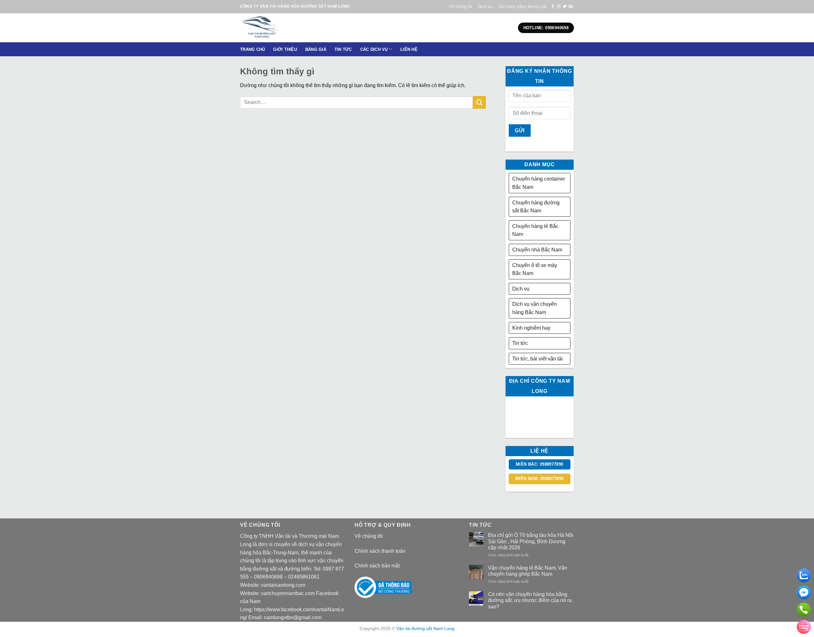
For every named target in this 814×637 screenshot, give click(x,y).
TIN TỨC (343, 49)
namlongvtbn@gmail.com (292, 617)
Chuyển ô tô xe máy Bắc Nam (534, 269)
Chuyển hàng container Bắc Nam (538, 183)
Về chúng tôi (460, 6)
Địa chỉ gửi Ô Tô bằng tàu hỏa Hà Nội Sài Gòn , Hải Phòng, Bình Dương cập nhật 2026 (530, 541)
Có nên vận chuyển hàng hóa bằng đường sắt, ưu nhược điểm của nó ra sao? (530, 600)
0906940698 (268, 576)
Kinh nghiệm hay (531, 328)
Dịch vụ (485, 6)
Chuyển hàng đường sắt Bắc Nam (536, 207)
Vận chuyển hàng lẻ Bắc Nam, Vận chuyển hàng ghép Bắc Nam (527, 571)
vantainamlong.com (283, 585)
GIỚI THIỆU (285, 49)
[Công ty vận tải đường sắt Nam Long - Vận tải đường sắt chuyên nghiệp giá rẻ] (281, 27)
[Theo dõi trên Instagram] (559, 6)
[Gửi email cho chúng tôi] (571, 6)
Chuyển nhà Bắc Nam (537, 249)
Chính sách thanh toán (380, 551)
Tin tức (520, 343)
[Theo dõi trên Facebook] (553, 6)
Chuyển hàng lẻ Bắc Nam (535, 230)
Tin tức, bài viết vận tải (537, 358)
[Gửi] (479, 102)
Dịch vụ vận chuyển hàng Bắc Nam (534, 308)
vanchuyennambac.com (288, 593)
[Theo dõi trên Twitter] (565, 6)
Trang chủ (252, 49)
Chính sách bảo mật (377, 565)
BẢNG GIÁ (315, 49)
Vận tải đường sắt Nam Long (425, 628)
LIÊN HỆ (408, 49)
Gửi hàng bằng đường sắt (523, 6)
